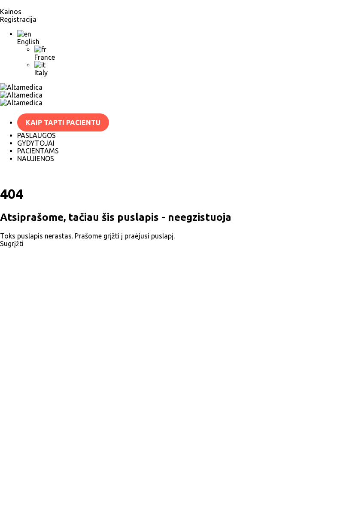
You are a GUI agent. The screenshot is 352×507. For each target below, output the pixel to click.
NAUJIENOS (35, 158)
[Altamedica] (176, 87)
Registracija (18, 19)
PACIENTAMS (38, 151)
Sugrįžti (12, 243)
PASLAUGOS (36, 135)
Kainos (10, 11)
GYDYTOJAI (36, 143)
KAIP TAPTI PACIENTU (63, 122)
